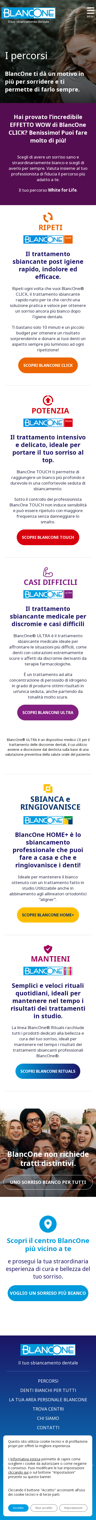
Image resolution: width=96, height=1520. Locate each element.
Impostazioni (73, 1508)
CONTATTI (48, 1427)
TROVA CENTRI (48, 1409)
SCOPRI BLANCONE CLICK (48, 365)
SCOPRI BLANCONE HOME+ (48, 915)
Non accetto (43, 1508)
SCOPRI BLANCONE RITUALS (47, 1071)
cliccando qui (18, 1472)
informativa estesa (25, 1459)
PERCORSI (48, 1381)
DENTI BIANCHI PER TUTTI (48, 1390)
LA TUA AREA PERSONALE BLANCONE (48, 1399)
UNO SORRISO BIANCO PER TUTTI (48, 1182)
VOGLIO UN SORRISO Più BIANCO (48, 1293)
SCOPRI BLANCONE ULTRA (47, 712)
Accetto (18, 1508)
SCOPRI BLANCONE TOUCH (48, 537)
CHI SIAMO (48, 1418)
